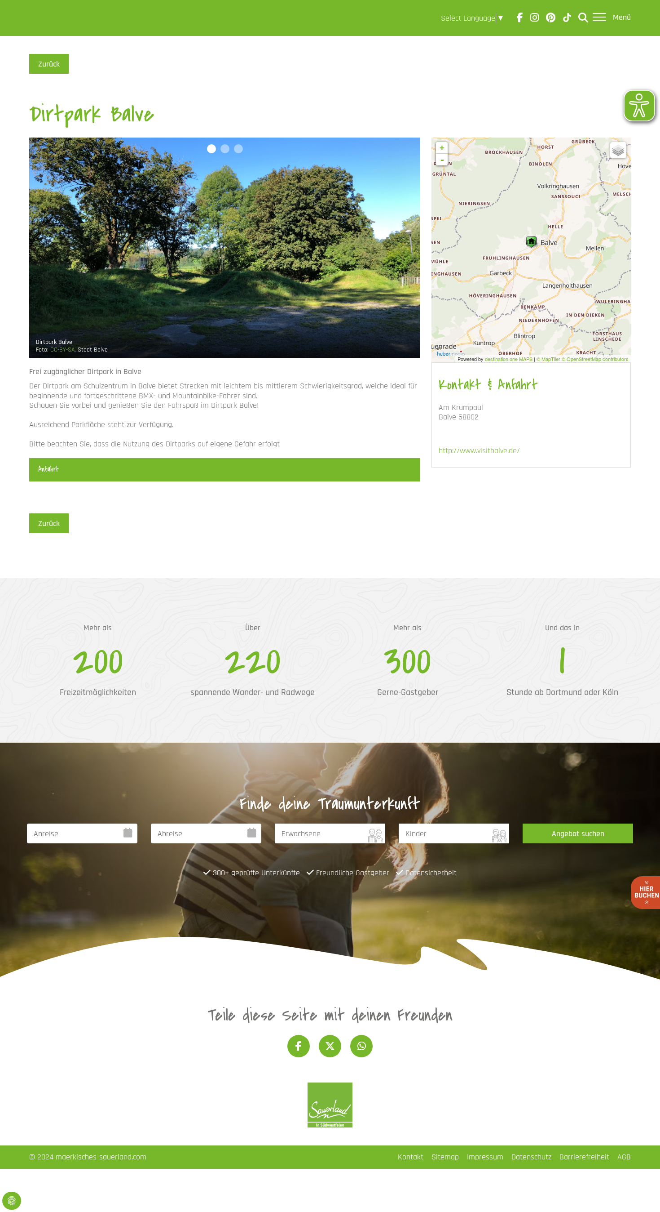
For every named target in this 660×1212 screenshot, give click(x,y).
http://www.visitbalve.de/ (479, 451)
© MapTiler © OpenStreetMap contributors (583, 358)
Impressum (485, 1157)
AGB (624, 1157)
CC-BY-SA (62, 350)
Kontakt (410, 1157)
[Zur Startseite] (54, 18)
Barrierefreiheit (584, 1157)
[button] (211, 148)
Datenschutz (531, 1157)
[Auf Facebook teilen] (298, 1046)
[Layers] (618, 150)
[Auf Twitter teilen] (330, 1046)
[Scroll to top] (639, 1191)
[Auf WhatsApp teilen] (361, 1046)
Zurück (49, 64)
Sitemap (445, 1157)
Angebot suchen (578, 834)
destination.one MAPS (508, 358)
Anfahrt (48, 469)
